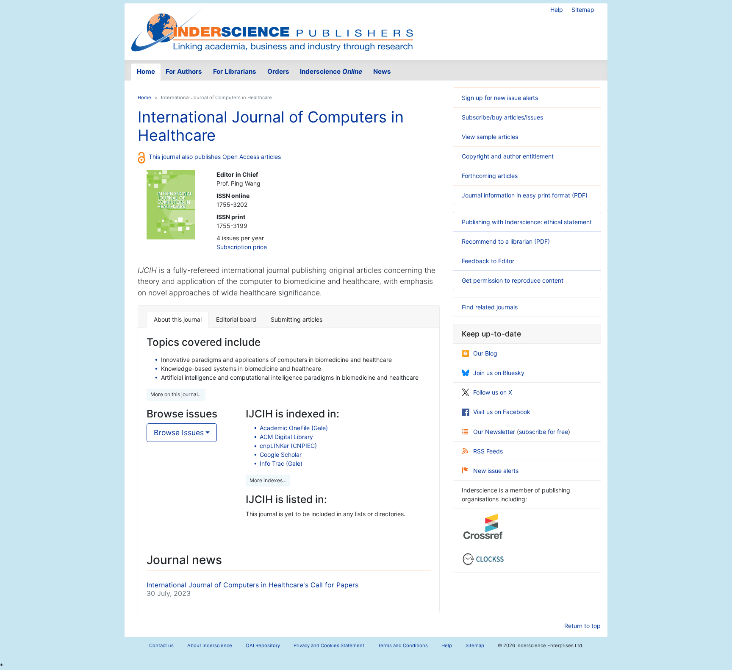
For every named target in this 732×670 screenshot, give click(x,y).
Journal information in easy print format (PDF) (525, 195)
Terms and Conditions (403, 645)
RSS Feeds (488, 451)
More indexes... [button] (268, 480)
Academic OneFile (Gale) (294, 427)
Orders (278, 71)
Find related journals (490, 307)
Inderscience (331, 71)
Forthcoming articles (490, 175)
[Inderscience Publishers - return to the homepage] (272, 28)
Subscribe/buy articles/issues (502, 117)
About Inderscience (209, 645)
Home (146, 71)
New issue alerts (495, 470)
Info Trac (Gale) (281, 463)
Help (556, 9)
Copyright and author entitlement (508, 156)
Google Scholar (281, 454)
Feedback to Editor (488, 260)
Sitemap (582, 9)
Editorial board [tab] (236, 319)
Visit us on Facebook (501, 411)
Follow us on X (492, 392)
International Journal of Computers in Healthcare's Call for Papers (252, 585)
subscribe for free (543, 431)
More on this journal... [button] (176, 394)
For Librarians (234, 71)
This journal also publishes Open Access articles (215, 156)
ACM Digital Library (286, 436)
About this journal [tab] (178, 319)
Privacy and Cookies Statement (329, 645)
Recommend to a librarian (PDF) (506, 241)
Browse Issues (179, 432)
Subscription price (241, 246)
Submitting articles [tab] (296, 319)
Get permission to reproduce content (512, 280)
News (382, 71)
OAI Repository (263, 645)
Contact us (161, 645)
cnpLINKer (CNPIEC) (288, 445)
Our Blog (485, 353)
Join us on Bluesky (498, 372)
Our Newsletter (495, 431)
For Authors (184, 71)
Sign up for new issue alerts (500, 97)
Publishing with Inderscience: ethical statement (527, 221)
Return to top (582, 625)
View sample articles (490, 136)
